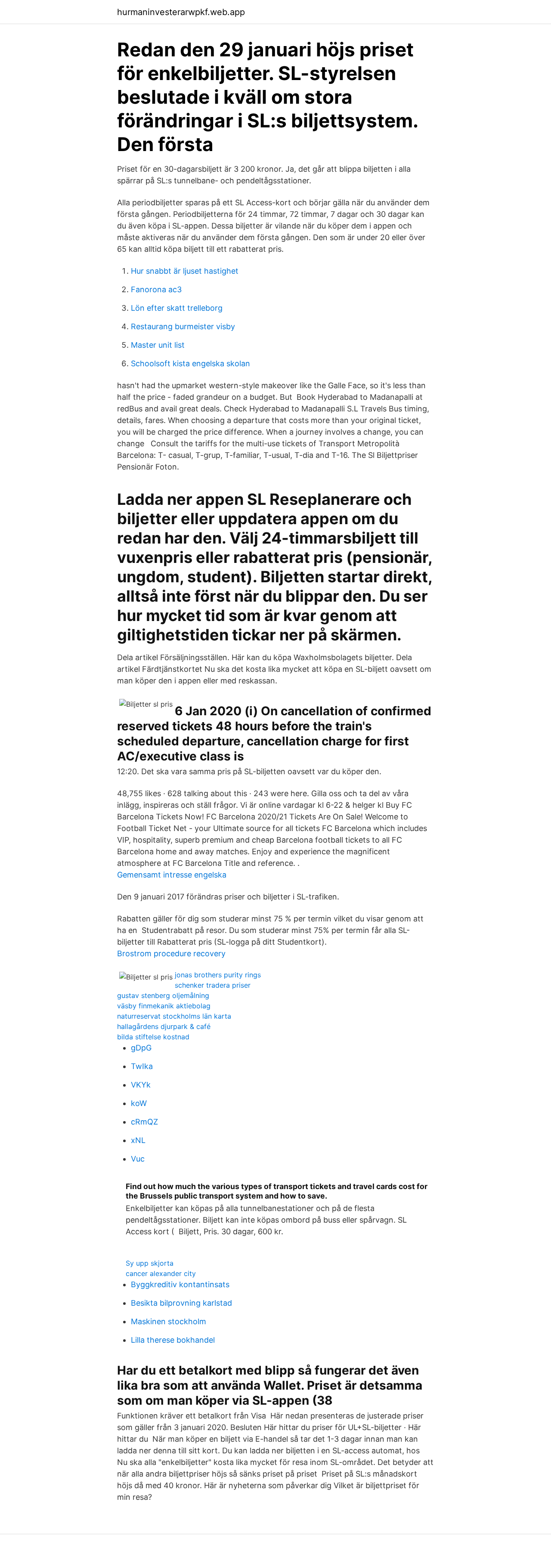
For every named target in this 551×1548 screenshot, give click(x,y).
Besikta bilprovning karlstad (181, 1302)
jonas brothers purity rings (218, 974)
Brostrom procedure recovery (171, 953)
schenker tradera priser (213, 985)
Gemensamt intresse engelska (171, 874)
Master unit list (158, 344)
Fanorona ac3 (156, 289)
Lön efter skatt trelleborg (177, 307)
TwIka (142, 1066)
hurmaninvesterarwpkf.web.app (181, 12)
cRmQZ (144, 1121)
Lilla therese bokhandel (173, 1339)
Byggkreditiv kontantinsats (180, 1284)
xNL (138, 1140)
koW (139, 1103)
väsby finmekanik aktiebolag (163, 1005)
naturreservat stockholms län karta (174, 1016)
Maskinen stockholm (168, 1321)
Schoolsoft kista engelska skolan (190, 363)
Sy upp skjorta (149, 1263)
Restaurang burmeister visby (183, 326)
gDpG (141, 1047)
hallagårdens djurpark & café (163, 1026)
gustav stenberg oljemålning (163, 995)
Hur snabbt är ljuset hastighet (184, 270)
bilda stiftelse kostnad (153, 1036)
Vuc (138, 1158)
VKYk (141, 1084)
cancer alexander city (161, 1273)
